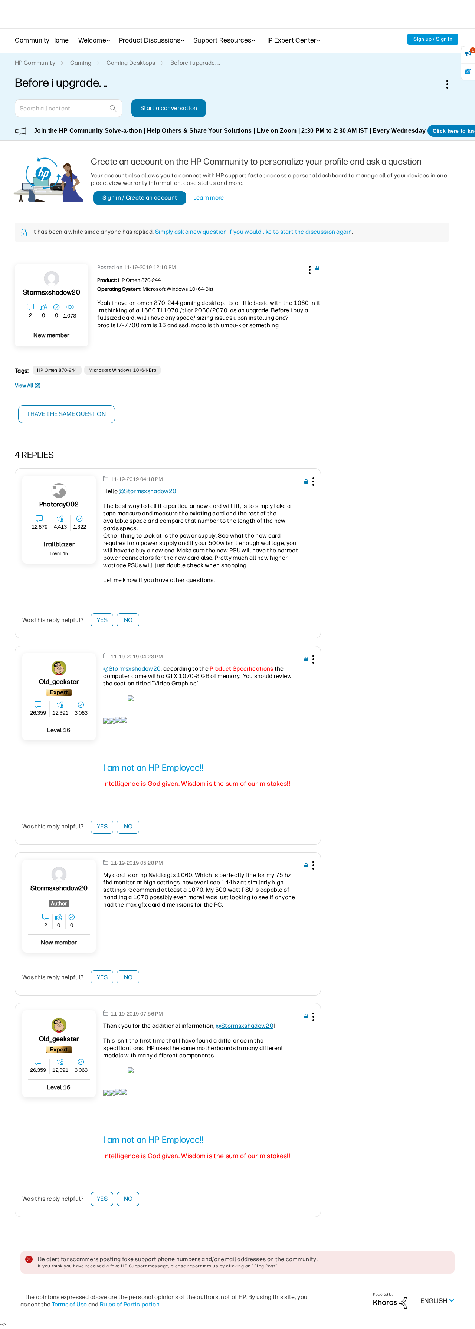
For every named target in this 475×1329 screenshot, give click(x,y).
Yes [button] (102, 620)
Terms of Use (69, 1304)
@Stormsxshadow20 (147, 491)
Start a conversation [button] (168, 108)
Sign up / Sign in (432, 39)
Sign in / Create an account (139, 197)
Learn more (208, 197)
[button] (308, 268)
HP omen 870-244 (57, 370)
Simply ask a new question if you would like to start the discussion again (253, 231)
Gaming (81, 62)
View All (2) (27, 385)
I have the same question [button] (66, 414)
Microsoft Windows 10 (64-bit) (122, 370)
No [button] (128, 620)
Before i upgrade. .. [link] (195, 62)
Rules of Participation (130, 1304)
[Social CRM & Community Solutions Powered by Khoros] (390, 1301)
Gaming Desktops (131, 62)
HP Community (35, 62)
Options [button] (451, 84)
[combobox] (68, 108)
